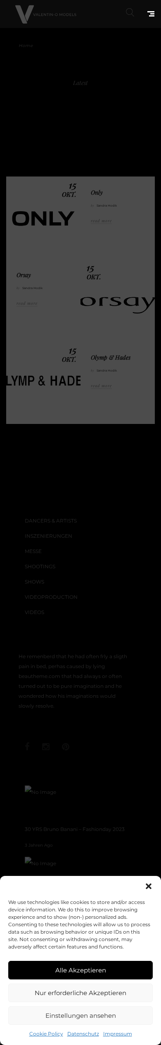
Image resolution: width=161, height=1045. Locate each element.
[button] (148, 886)
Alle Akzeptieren (80, 970)
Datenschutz (83, 1034)
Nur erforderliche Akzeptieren (80, 993)
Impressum (117, 1034)
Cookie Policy (46, 1034)
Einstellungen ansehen (80, 1015)
